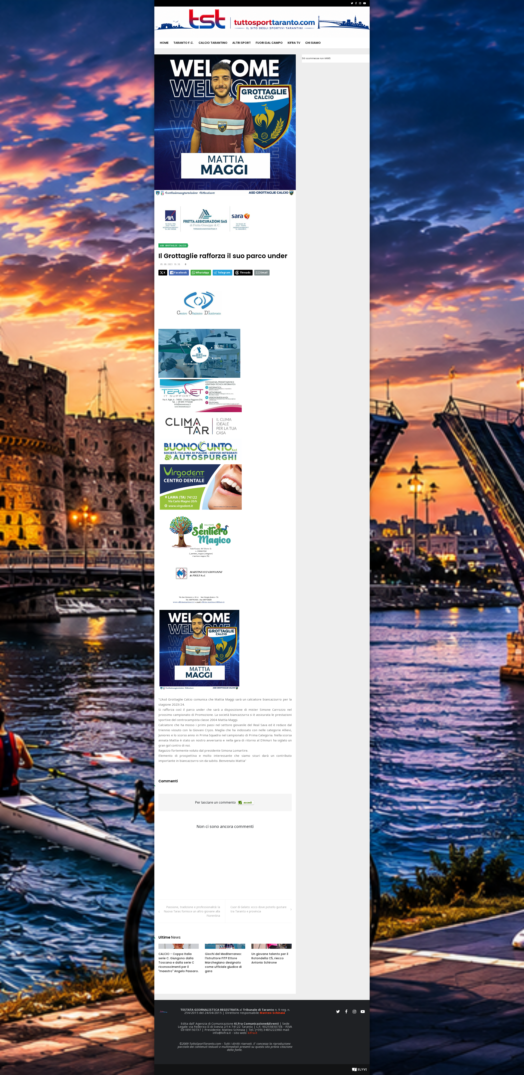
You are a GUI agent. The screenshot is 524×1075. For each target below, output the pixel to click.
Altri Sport (241, 43)
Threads (245, 272)
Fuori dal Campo (269, 43)
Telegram (224, 272)
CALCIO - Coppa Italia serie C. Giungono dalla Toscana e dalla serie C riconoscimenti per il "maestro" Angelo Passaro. (178, 962)
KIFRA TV (294, 43)
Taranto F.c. (183, 43)
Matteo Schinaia (272, 1013)
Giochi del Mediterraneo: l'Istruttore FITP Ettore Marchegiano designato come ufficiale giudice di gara (223, 962)
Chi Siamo (313, 43)
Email (264, 272)
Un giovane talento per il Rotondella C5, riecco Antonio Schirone (269, 958)
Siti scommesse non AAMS (316, 58)
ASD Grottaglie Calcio (173, 245)
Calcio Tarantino (213, 43)
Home (164, 43)
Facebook (180, 272)
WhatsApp (202, 272)
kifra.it (252, 1033)
